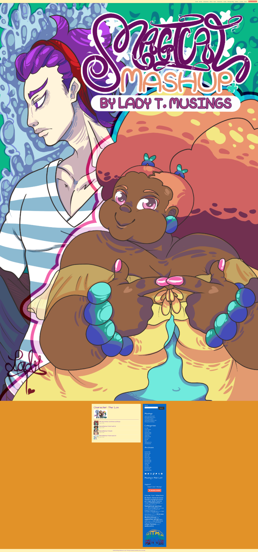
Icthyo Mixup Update (149, 418)
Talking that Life (148, 442)
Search (146, 405)
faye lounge (161, 508)
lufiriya (159, 511)
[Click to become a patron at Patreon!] (154, 490)
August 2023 (147, 454)
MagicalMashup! (148, 514)
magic (162, 511)
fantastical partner (153, 506)
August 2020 (147, 463)
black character (153, 498)
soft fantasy (158, 522)
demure (152, 504)
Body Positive (157, 501)
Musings (146, 439)
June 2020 (147, 465)
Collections (206, 1)
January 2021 (147, 458)
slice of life (147, 522)
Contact (241, 1)
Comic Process (148, 429)
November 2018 (148, 467)
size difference (158, 521)
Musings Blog (230, 1)
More (245, 1)
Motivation (147, 438)
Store (215, 1)
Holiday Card (157, 509)
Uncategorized (148, 443)
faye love (146, 509)
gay (151, 509)
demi (149, 504)
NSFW (157, 517)
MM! (162, 514)
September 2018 (148, 470)
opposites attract (152, 519)
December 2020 (148, 460)
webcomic (149, 526)
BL (145, 498)
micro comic (154, 514)
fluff (149, 509)
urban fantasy (150, 524)
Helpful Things (148, 436)
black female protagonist (154, 498)
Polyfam (149, 521)
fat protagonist (153, 508)
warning (158, 524)
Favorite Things (148, 432)
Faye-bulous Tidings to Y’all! (150, 420)
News (146, 440)
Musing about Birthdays (150, 421)
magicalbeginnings (148, 512)
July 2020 (146, 464)
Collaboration (154, 503)
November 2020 (148, 461)
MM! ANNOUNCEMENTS (150, 516)
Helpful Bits (147, 435)
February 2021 (147, 457)
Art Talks (146, 428)
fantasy (146, 508)
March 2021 (147, 456)
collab (146, 503)
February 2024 (147, 453)
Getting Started (148, 433)
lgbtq (157, 511)
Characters (219, 1)
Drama (155, 504)
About (211, 1)
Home (196, 1)
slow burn (152, 522)
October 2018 (147, 468)
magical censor (155, 512)
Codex (224, 1)
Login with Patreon (253, 1)
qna (151, 521)
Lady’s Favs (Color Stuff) (150, 416)
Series (200, 1)
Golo (153, 509)
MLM (158, 514)
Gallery (236, 1)
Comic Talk (147, 430)
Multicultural (150, 517)
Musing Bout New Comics (150, 417)
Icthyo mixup (150, 511)
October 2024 (147, 451)
